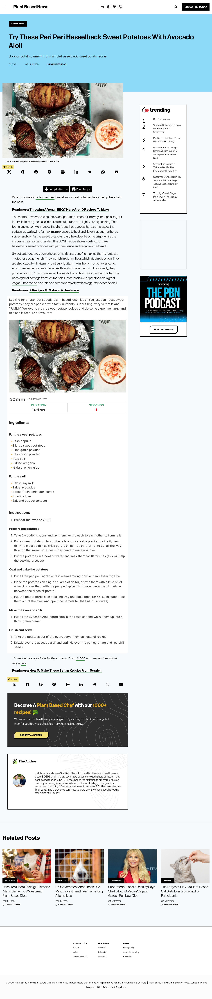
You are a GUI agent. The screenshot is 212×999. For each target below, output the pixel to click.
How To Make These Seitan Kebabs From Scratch (65, 670)
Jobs (75, 952)
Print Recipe (83, 189)
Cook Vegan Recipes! (31, 735)
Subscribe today (196, 6)
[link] (111, 7)
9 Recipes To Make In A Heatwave (54, 290)
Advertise (102, 956)
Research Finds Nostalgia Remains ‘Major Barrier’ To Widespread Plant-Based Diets (165, 153)
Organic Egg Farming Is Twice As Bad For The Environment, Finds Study (165, 167)
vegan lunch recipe (24, 283)
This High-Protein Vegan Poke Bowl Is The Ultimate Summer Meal (165, 197)
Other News (17, 23)
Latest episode (165, 329)
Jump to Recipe (58, 189)
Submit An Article (80, 956)
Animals (62, 881)
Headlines (10, 881)
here (23, 663)
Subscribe (102, 952)
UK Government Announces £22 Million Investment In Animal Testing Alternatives (79, 891)
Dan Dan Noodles (161, 119)
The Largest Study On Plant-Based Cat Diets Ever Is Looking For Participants (184, 891)
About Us (102, 947)
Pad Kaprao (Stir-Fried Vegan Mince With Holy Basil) (166, 140)
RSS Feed (127, 956)
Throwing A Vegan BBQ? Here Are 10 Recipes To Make (69, 209)
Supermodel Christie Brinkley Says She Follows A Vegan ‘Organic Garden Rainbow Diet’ (167, 182)
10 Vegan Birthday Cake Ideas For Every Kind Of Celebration (167, 128)
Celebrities (116, 881)
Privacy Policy (128, 947)
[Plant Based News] (4, 7)
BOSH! (80, 658)
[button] (10, 399)
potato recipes (45, 197)
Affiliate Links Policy (131, 952)
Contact (76, 947)
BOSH (14, 64)
